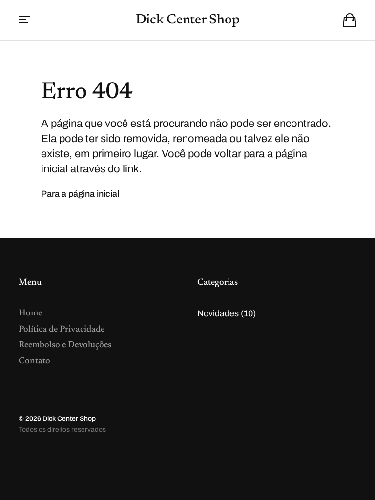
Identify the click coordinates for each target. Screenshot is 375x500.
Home (30, 313)
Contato (34, 361)
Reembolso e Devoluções (65, 345)
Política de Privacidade (61, 329)
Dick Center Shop (188, 20)
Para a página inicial (80, 194)
